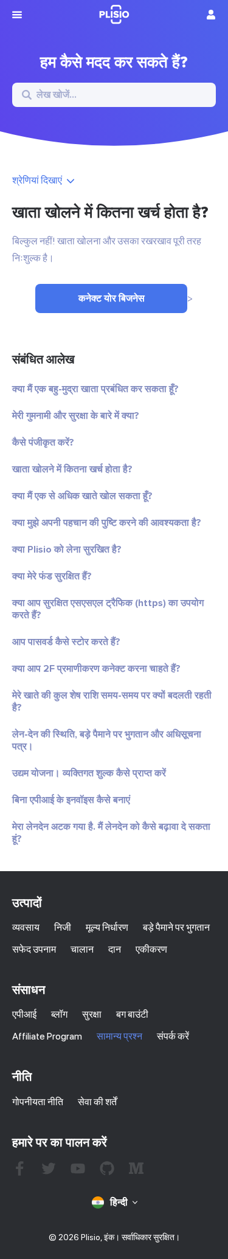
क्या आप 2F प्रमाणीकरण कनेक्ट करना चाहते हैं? (96, 669)
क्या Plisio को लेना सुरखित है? (67, 549)
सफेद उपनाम (34, 949)
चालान (82, 949)
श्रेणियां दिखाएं (37, 180)
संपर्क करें (173, 1036)
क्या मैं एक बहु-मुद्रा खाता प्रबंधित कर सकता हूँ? (95, 389)
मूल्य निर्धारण (107, 927)
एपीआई (24, 1014)
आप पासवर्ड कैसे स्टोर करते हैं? (66, 642)
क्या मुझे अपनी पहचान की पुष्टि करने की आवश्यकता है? (106, 523)
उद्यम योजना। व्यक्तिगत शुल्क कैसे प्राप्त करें (89, 773)
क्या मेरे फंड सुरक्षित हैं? (52, 576)
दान (114, 949)
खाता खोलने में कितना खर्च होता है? (72, 469)
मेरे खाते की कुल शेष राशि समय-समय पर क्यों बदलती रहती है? (112, 701)
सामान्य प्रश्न (119, 1036)
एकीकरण (151, 949)
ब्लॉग (59, 1014)
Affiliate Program (47, 1036)
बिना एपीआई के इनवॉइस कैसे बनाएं (71, 800)
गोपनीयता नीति (37, 1102)
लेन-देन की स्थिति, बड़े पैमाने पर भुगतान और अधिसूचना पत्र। (106, 740)
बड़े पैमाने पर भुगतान (176, 927)
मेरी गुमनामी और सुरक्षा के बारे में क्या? (75, 416)
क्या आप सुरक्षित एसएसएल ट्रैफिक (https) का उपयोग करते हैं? (108, 609)
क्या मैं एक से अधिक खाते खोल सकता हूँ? (82, 496)
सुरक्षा (92, 1014)
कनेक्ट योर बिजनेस (111, 298)
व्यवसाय (26, 927)
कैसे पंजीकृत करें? (43, 442)
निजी (62, 927)
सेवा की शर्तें (97, 1102)
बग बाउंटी (132, 1014)
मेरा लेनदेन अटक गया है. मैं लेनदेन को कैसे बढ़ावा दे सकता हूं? (111, 833)
